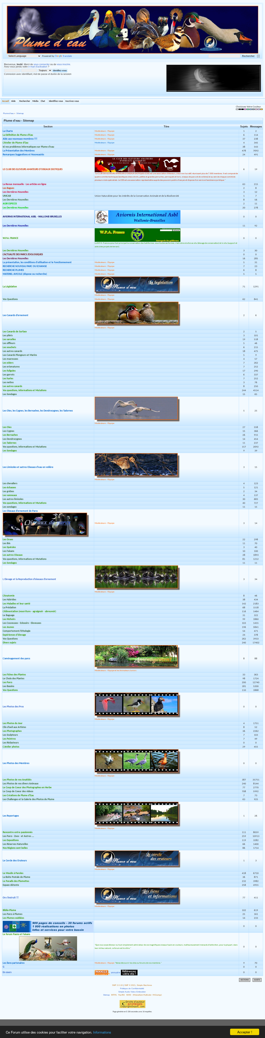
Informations (102, 1032)
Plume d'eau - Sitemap (19, 120)
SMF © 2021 (130, 985)
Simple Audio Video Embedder (132, 992)
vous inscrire (63, 64)
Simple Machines (144, 985)
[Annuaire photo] (129, 972)
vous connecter (42, 64)
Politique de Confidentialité (132, 988)
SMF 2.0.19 (117, 985)
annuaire (115, 972)
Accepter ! (244, 1031)
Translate (67, 56)
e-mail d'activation (37, 67)
